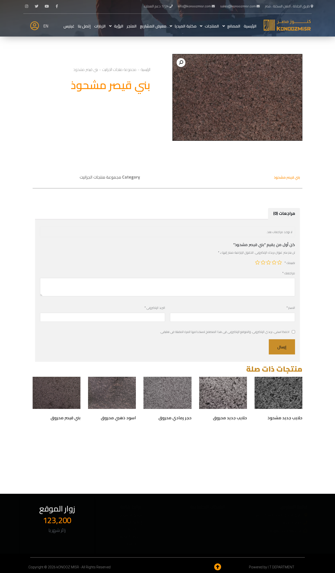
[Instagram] (26, 6)
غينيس (69, 26)
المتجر (132, 26)
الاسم (290, 307)
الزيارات (100, 26)
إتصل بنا (84, 26)
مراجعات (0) (284, 213)
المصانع (233, 26)
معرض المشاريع (153, 26)
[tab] (284, 213)
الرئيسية (250, 26)
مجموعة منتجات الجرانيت (119, 69)
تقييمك (289, 262)
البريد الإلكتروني (154, 307)
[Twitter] (36, 6)
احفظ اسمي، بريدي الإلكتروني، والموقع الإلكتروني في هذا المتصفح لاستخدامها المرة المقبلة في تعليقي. (224, 331)
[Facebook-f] (57, 6)
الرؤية (118, 26)
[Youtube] (47, 6)
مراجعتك (288, 273)
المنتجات (212, 26)
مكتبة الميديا (185, 26)
